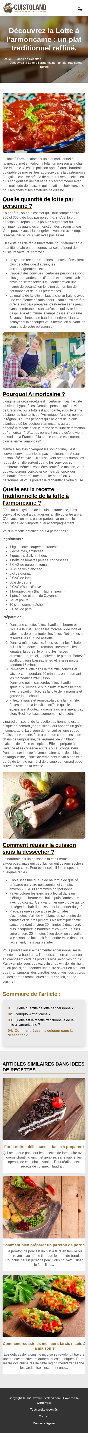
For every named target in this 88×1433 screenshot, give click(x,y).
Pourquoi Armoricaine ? (29, 1014)
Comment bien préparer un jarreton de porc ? (44, 1245)
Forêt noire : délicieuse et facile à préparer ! (44, 1146)
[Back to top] (76, 1421)
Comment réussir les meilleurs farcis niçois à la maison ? (44, 1345)
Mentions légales (44, 1423)
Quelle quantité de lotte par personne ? (40, 1008)
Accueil (7, 58)
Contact (44, 1416)
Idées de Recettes (28, 58)
